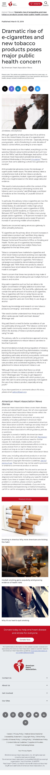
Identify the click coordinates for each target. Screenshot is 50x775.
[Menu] (4, 3)
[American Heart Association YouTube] (36, 715)
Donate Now (25, 640)
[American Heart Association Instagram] (13, 715)
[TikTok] (29, 715)
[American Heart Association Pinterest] (25, 723)
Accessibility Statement (13, 737)
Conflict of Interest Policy (11, 739)
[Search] (45, 2)
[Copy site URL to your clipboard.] (31, 89)
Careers (9, 734)
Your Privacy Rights (25, 751)
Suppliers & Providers (35, 742)
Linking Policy (26, 739)
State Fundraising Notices (25, 745)
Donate (37, 4)
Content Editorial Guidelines (17, 742)
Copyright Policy (29, 737)
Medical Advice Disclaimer (34, 734)
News (10, 12)
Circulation (35, 159)
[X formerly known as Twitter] (21, 715)
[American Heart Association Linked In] (44, 715)
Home (4, 12)
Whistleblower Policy (40, 739)
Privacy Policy (18, 734)
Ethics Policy (40, 737)
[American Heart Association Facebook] (5, 715)
